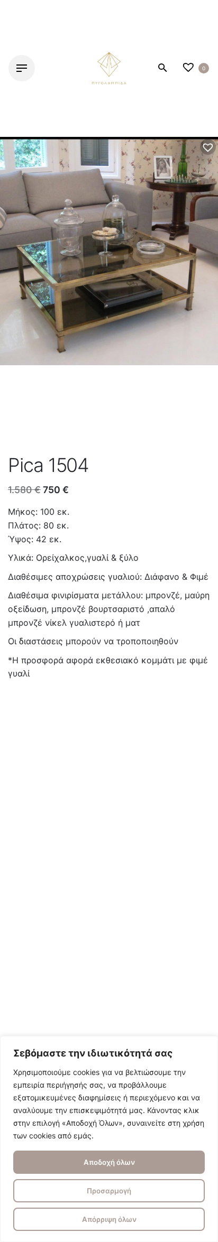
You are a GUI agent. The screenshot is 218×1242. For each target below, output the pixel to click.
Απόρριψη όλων (109, 1219)
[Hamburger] (21, 68)
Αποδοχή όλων (109, 1162)
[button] (208, 147)
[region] (109, 1139)
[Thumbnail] (109, 68)
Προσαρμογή (109, 1191)
